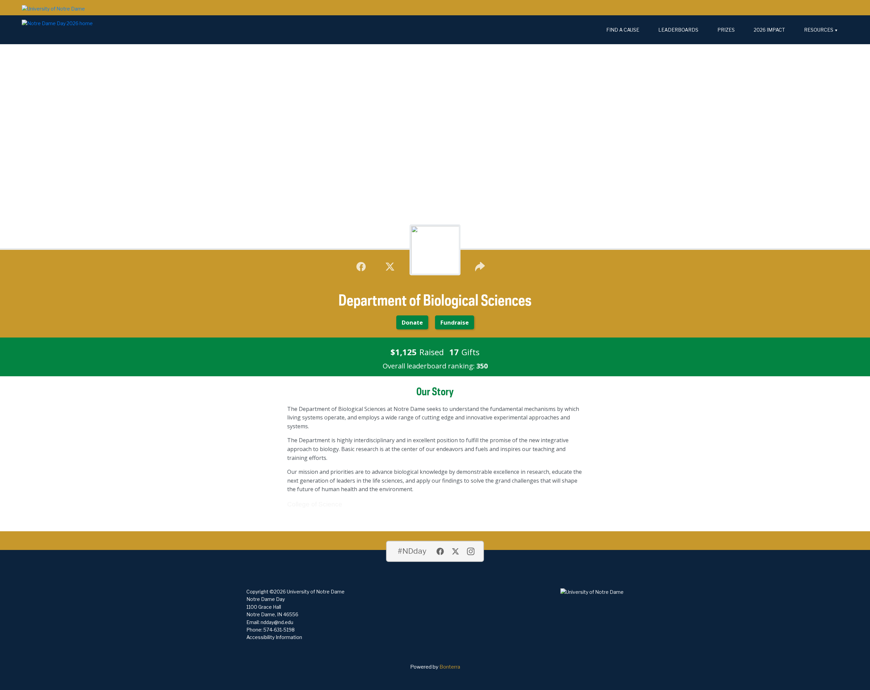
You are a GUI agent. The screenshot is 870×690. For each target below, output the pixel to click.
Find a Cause (622, 30)
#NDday (412, 551)
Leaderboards (678, 30)
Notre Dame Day (265, 599)
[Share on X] (390, 266)
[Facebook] (361, 266)
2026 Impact (769, 30)
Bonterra (449, 666)
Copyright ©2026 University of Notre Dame (295, 591)
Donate (412, 322)
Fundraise (454, 322)
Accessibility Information (274, 637)
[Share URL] (480, 266)
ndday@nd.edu (277, 622)
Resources (818, 30)
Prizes (726, 30)
